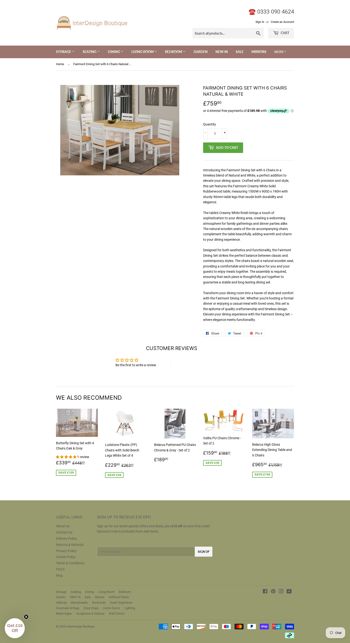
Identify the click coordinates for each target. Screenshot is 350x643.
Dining (114, 52)
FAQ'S (60, 569)
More (279, 52)
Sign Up (203, 552)
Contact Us (64, 532)
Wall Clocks (117, 613)
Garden (201, 52)
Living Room (142, 52)
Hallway (61, 602)
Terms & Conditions (70, 563)
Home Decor (111, 608)
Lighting (129, 608)
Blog (59, 575)
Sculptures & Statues (90, 613)
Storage (64, 52)
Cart (284, 33)
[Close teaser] (26, 616)
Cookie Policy (65, 557)
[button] (66, 457)
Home (60, 64)
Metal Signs (64, 613)
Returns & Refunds (70, 545)
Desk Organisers (121, 602)
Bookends (99, 602)
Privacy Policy (66, 551)
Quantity (209, 124)
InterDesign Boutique (80, 626)
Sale (240, 52)
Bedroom (174, 52)
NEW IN (221, 52)
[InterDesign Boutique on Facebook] (265, 592)
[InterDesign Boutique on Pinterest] (273, 592)
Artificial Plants (119, 597)
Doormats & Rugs (68, 608)
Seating (90, 52)
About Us (63, 526)
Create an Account (282, 22)
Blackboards (79, 602)
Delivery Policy (66, 538)
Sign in (259, 22)
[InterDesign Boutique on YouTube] (289, 592)
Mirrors (258, 52)
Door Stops (91, 608)
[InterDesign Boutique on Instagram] (281, 592)
